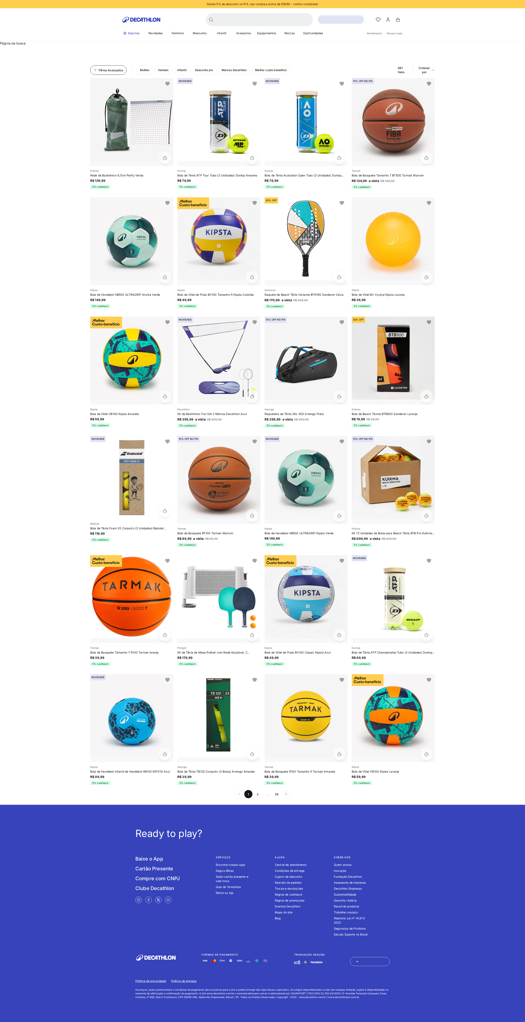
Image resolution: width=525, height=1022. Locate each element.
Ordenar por (424, 70)
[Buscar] (211, 19)
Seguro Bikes (225, 870)
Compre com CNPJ (157, 878)
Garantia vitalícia (345, 900)
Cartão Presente (154, 869)
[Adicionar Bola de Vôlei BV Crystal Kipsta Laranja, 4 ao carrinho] (426, 277)
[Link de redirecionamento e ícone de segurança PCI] (305, 962)
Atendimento (374, 33)
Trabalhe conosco (346, 912)
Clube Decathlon (154, 888)
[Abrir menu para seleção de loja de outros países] (370, 961)
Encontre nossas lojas (230, 864)
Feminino (178, 33)
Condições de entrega (290, 870)
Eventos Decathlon (287, 906)
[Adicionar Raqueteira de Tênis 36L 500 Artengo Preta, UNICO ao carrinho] (339, 396)
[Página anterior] (239, 794)
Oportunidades (313, 33)
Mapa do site (283, 912)
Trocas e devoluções (289, 888)
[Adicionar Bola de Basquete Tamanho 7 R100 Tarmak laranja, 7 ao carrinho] (165, 634)
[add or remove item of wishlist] (167, 83)
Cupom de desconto (288, 876)
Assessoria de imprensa (350, 882)
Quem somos (343, 864)
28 (276, 794)
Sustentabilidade (345, 894)
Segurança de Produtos (350, 928)
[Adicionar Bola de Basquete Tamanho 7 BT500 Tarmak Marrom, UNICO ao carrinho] (426, 157)
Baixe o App (149, 859)
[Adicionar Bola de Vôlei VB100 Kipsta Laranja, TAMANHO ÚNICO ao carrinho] (426, 754)
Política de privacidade (150, 981)
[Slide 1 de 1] (131, 119)
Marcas (289, 33)
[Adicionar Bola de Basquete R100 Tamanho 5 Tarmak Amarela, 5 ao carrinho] (339, 754)
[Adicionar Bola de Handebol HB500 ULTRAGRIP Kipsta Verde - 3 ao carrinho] (339, 515)
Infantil (221, 33)
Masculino (200, 33)
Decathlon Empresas (348, 888)
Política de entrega (183, 981)
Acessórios (243, 33)
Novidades (155, 33)
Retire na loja (224, 893)
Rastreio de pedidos (288, 882)
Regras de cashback (288, 894)
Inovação (340, 870)
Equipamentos (266, 33)
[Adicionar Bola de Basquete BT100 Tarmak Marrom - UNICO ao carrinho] (252, 515)
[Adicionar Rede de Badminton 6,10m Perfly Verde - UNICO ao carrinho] (165, 157)
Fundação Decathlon (348, 876)
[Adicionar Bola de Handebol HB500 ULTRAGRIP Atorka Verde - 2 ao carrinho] (165, 277)
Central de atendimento (291, 864)
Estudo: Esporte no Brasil (351, 934)
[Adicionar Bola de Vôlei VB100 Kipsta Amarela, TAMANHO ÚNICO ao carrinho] (165, 396)
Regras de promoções (289, 900)
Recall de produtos (346, 906)
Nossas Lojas (394, 33)
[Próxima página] (286, 794)
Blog (278, 918)
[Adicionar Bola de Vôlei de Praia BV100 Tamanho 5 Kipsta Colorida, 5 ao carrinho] (252, 277)
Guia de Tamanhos (228, 887)
